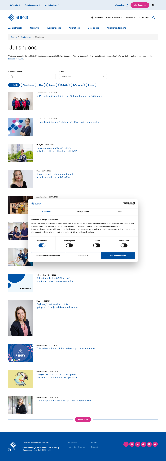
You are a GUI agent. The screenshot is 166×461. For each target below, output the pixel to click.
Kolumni (52, 85)
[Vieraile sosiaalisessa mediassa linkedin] (137, 444)
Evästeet (94, 447)
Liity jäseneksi (140, 5)
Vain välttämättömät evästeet (48, 256)
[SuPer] (18, 17)
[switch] (69, 245)
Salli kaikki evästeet (118, 256)
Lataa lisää (83, 419)
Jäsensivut (119, 5)
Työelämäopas (54, 28)
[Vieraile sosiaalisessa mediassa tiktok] (149, 444)
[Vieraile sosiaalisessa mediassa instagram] (131, 444)
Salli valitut (83, 256)
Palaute (94, 443)
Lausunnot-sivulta (15, 59)
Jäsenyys (34, 28)
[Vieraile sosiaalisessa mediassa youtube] (143, 444)
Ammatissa (74, 28)
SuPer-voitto (78, 85)
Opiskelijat (93, 28)
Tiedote (91, 85)
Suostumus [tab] (47, 212)
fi (153, 5)
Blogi (41, 85)
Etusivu (14, 37)
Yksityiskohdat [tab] (83, 212)
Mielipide (64, 85)
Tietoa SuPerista (113, 17)
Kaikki (15, 85)
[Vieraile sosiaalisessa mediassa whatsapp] (155, 444)
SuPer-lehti (14, 5)
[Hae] (154, 17)
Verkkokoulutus (51, 5)
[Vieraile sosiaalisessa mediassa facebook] (125, 444)
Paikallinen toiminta (116, 28)
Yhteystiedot (144, 17)
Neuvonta (99, 17)
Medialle (129, 17)
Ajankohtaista (15, 28)
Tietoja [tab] (119, 212)
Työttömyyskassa (31, 5)
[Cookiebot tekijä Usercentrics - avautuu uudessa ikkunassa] (124, 204)
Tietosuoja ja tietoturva (76, 447)
